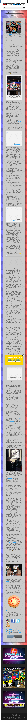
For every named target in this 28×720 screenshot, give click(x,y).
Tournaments (12, 14)
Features (12, 15)
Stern (22, 14)
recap (7, 581)
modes (19, 121)
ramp (7, 250)
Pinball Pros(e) (7, 14)
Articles (16, 14)
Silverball (15, 15)
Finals (10, 478)
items (12, 421)
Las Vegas (9, 34)
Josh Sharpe (12, 542)
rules (18, 418)
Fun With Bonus (11, 611)
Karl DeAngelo (16, 220)
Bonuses (19, 14)
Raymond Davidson (16, 144)
